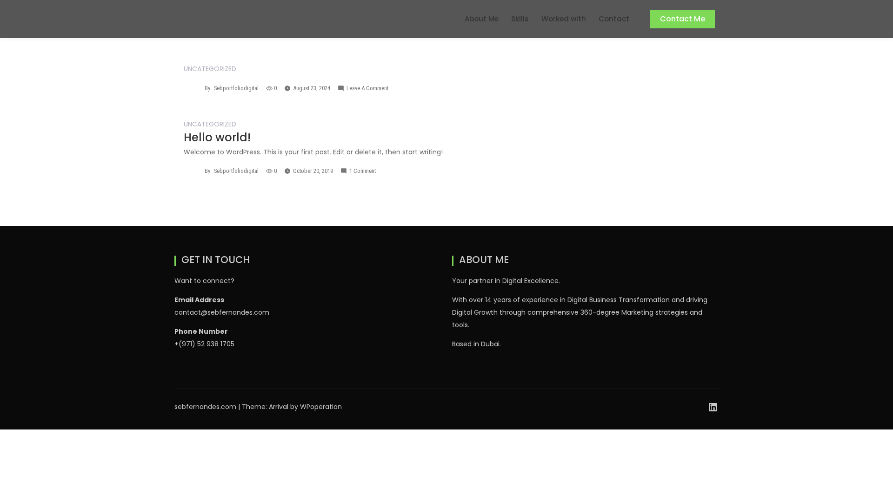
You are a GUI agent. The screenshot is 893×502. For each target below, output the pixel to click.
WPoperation (321, 406)
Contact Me (682, 18)
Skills (520, 19)
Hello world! (217, 137)
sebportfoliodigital (236, 88)
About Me (482, 19)
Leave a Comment (367, 88)
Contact (614, 19)
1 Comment (362, 170)
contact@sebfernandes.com (221, 312)
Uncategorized (210, 68)
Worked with (563, 19)
